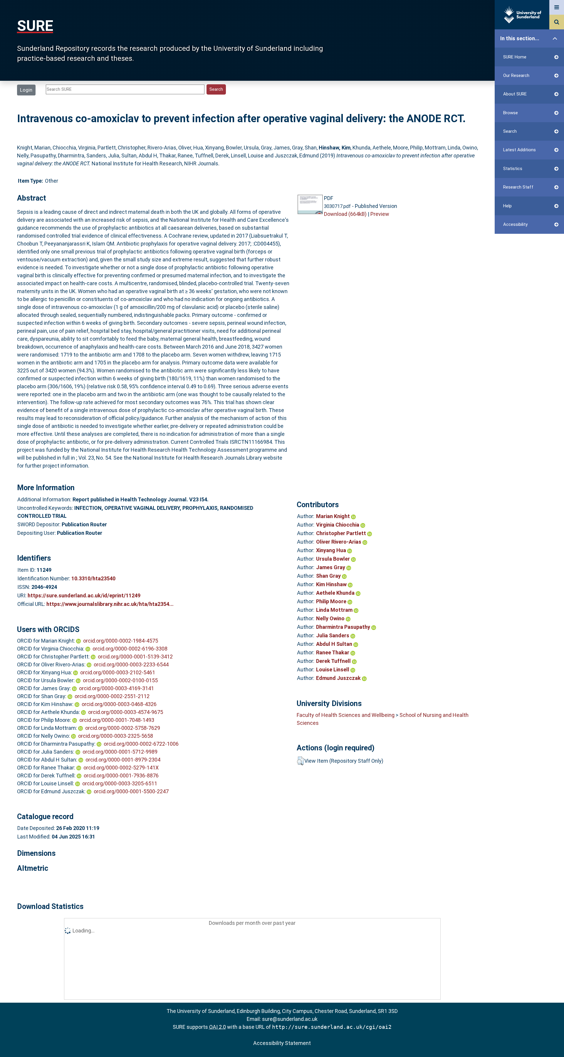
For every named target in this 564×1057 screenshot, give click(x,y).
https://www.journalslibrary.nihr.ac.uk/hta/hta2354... (110, 604)
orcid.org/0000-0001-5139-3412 (135, 656)
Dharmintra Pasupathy (343, 627)
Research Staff (518, 187)
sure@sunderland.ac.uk (290, 1019)
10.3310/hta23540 (93, 578)
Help (507, 206)
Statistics (512, 168)
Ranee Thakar (333, 652)
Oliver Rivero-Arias (339, 542)
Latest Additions (519, 149)
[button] (300, 761)
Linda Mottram (335, 610)
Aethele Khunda (336, 593)
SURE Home (514, 57)
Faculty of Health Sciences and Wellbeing (346, 715)
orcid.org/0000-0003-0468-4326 (119, 704)
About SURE (515, 94)
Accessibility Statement (282, 1043)
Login (26, 90)
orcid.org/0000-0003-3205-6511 (119, 783)
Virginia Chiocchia (338, 525)
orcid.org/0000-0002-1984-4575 (120, 641)
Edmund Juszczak (339, 678)
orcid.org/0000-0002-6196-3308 (130, 649)
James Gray (331, 567)
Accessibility (515, 224)
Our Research (516, 75)
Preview (379, 214)
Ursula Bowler (333, 559)
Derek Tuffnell (334, 661)
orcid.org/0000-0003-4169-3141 (116, 688)
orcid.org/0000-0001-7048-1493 (116, 720)
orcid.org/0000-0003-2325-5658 (115, 736)
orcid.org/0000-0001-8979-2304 (122, 760)
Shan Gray (329, 576)
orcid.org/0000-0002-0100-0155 (120, 680)
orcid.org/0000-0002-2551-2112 (112, 696)
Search (510, 131)
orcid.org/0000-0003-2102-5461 (117, 672)
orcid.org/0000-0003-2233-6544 (131, 664)
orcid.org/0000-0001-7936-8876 (121, 775)
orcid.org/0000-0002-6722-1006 (141, 744)
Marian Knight (333, 516)
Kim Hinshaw (332, 584)
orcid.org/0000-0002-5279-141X (121, 767)
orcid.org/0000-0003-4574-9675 (125, 712)
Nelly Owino (331, 618)
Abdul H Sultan (334, 644)
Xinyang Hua (331, 550)
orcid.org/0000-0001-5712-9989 (120, 752)
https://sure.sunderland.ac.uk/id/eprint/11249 (84, 595)
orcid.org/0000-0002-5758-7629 (122, 728)
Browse (510, 112)
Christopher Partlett (341, 533)
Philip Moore (332, 601)
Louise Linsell (333, 669)
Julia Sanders (333, 635)
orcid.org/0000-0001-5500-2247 (131, 791)
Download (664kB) (345, 214)
